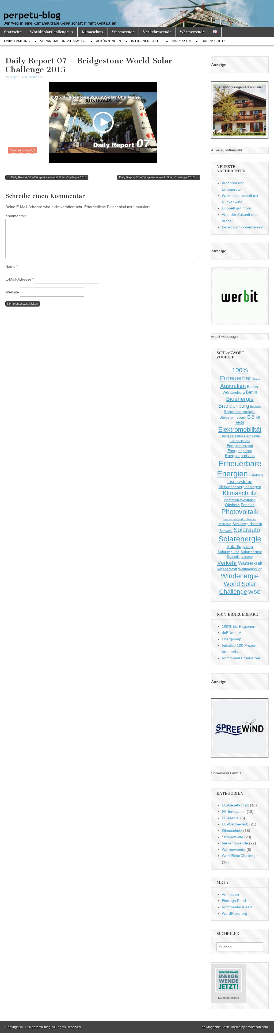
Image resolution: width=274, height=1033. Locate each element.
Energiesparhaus (240, 455)
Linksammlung (17, 41)
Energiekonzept (240, 445)
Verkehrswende (157, 32)
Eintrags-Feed (234, 900)
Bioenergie (240, 399)
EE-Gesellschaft (235, 805)
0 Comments (33, 77)
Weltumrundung (250, 569)
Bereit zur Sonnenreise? (242, 227)
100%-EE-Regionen (238, 626)
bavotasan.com (257, 1027)
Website (12, 292)
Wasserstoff (227, 569)
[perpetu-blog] (137, 13)
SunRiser (247, 556)
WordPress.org (234, 913)
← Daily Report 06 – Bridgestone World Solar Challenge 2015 (46, 177)
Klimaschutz (93, 32)
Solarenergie (239, 539)
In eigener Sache (146, 41)
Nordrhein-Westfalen (240, 500)
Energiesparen (239, 451)
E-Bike (253, 417)
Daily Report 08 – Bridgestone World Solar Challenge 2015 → (158, 177)
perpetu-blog (41, 1027)
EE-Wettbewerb (235, 824)
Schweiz (226, 531)
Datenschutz (213, 41)
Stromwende (123, 32)
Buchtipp (255, 406)
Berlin (251, 392)
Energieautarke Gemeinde (240, 436)
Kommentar (16, 216)
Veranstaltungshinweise (63, 41)
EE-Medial (230, 818)
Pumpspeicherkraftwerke (239, 519)
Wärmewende (192, 32)
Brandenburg (233, 406)
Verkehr (227, 563)
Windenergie (240, 576)
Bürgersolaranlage (240, 412)
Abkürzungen (108, 41)
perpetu (15, 77)
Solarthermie (251, 552)
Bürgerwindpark (232, 417)
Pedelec (247, 505)
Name (11, 266)
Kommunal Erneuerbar (241, 658)
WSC (254, 592)
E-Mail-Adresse (19, 279)
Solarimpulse (228, 552)
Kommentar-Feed (237, 907)
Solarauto (247, 530)
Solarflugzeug (240, 546)
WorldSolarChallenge (49, 32)
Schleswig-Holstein (247, 524)
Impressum (181, 41)
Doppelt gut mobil (237, 208)
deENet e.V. (232, 632)
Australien (233, 386)
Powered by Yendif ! (22, 150)
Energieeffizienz (240, 441)
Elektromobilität (239, 429)
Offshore (232, 505)
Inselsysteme (239, 481)
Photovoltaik (239, 512)
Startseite (13, 32)
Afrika (256, 379)
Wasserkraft (250, 563)
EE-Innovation (234, 811)
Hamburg (256, 475)
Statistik (233, 557)
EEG (239, 422)
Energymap (231, 639)
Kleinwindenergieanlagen (240, 487)
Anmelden (230, 894)
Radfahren (224, 524)
